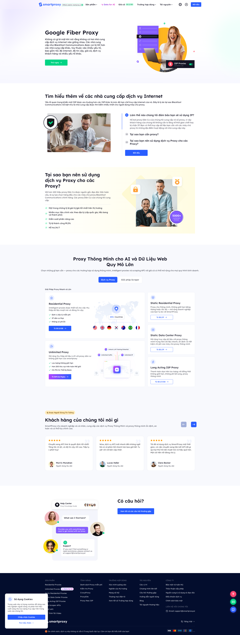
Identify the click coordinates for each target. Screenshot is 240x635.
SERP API (49, 609)
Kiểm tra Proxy (86, 589)
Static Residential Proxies (56, 593)
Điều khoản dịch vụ (174, 597)
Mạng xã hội (114, 593)
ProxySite (84, 597)
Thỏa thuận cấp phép (175, 589)
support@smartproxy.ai (75, 553)
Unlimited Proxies (52, 589)
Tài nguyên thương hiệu (149, 605)
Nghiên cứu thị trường (118, 589)
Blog (142, 601)
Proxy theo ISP (86, 601)
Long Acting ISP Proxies (55, 601)
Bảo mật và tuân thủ (174, 585)
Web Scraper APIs (53, 605)
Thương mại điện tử (117, 597)
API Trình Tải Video (53, 613)
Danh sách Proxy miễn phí (91, 585)
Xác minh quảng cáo (117, 585)
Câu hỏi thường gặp (148, 593)
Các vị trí (143, 585)
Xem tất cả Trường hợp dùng (121, 601)
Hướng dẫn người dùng (149, 597)
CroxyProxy (85, 593)
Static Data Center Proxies (56, 597)
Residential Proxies (53, 585)
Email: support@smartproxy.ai (182, 611)
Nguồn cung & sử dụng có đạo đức (180, 593)
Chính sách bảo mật (174, 601)
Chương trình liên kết (148, 589)
